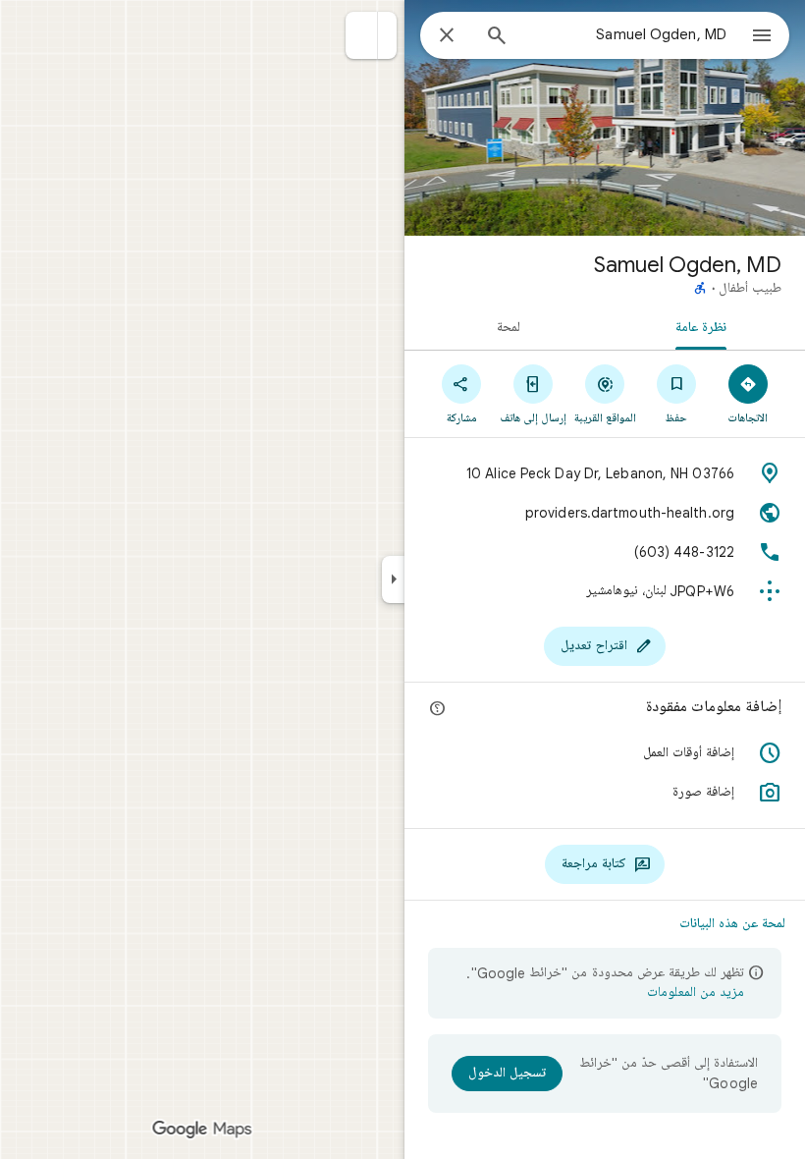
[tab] (705, 326)
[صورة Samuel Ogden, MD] (604, 118)
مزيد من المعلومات (695, 993)
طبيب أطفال (750, 289)
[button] (362, 35)
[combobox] (625, 34)
